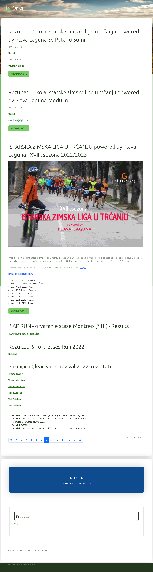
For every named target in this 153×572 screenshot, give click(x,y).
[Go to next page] (74, 440)
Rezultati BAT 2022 (21, 425)
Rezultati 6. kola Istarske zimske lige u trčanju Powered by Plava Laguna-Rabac (49, 428)
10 (57, 440)
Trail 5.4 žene (14, 405)
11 (63, 440)
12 (69, 440)
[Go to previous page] (16, 440)
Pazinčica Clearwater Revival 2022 (28, 422)
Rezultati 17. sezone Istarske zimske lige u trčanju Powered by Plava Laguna (48, 415)
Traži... (17, 524)
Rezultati (12, 354)
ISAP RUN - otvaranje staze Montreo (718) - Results (68, 326)
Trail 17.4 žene (15, 393)
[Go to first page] (11, 440)
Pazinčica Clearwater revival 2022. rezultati (59, 366)
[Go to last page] (80, 440)
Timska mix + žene (17, 380)
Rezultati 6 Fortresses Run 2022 (46, 347)
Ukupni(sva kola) (16, 66)
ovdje (82, 267)
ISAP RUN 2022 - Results (24, 333)
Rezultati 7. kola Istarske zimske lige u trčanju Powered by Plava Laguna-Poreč (49, 418)
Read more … (19, 74)
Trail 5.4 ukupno (15, 399)
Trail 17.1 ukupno (16, 386)
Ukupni (11, 53)
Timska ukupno (15, 374)
